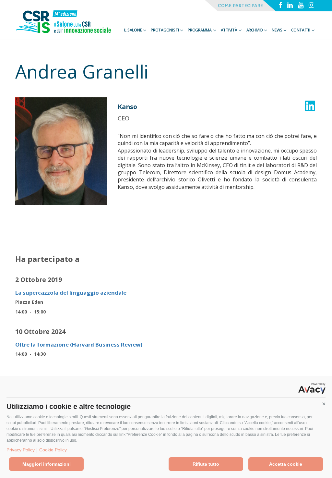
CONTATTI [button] (301, 30)
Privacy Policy (20, 449)
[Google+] (300, 6)
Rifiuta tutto (206, 464)
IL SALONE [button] (133, 30)
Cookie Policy (53, 449)
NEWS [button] (277, 30)
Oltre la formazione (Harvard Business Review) (78, 344)
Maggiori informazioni (46, 464)
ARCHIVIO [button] (255, 30)
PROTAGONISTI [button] (165, 30)
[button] (324, 404)
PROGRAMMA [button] (200, 30)
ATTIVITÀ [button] (229, 30)
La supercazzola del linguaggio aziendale (70, 292)
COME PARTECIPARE (240, 5)
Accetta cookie (285, 464)
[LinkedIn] (290, 6)
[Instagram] (311, 6)
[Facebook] (280, 6)
